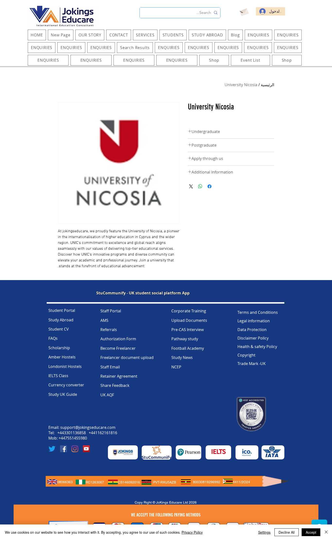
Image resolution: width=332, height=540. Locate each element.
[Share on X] (191, 186)
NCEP (176, 367)
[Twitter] (52, 448)
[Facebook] (63, 448)
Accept (311, 532)
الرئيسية (267, 84)
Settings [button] (264, 532)
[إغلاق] (326, 532)
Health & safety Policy (257, 346)
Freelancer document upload (127, 357)
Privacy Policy (192, 532)
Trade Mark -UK (251, 363)
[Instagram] (74, 448)
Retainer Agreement (118, 376)
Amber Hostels (62, 357)
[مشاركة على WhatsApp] (200, 186)
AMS (104, 320)
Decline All (287, 532)
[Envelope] (244, 11)
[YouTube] (86, 448)
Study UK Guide (62, 394)
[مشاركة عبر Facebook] (209, 186)
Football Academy (187, 348)
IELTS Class (58, 375)
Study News (182, 357)
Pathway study (184, 338)
